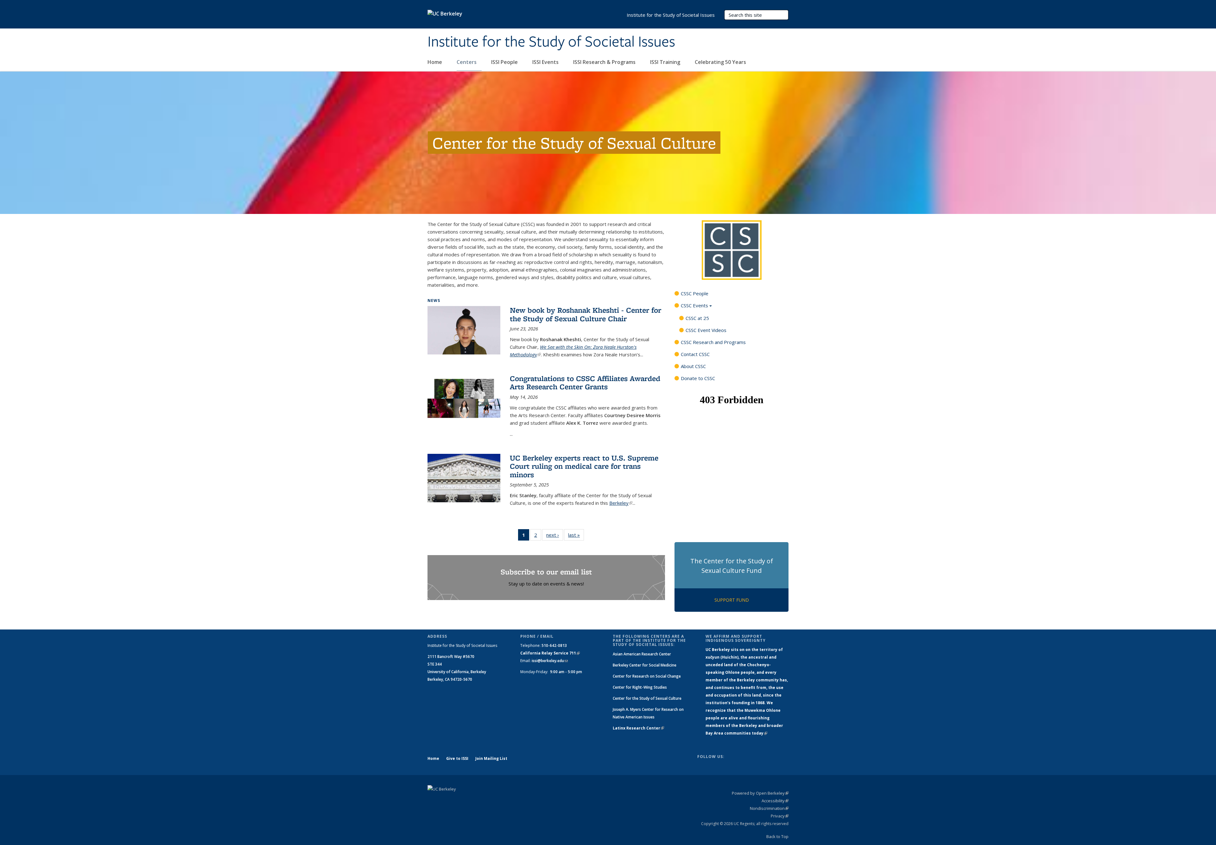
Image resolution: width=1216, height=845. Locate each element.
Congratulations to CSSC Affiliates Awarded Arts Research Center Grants (585, 382)
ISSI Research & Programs (605, 62)
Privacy (779, 816)
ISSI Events (546, 62)
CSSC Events (694, 305)
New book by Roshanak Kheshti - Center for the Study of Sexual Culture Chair (585, 314)
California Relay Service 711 (550, 653)
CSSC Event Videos (706, 330)
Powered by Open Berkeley (760, 793)
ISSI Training (665, 62)
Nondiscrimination (769, 808)
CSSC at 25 (697, 318)
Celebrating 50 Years (721, 62)
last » (576, 535)
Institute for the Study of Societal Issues (551, 42)
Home (435, 62)
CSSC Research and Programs (713, 342)
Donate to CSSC (698, 378)
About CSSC (693, 366)
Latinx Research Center (638, 728)
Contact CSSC (695, 354)
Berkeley (620, 503)
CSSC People (694, 293)
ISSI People (505, 62)
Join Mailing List (491, 758)
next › (554, 535)
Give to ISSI (457, 758)
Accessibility (775, 801)
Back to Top (777, 836)
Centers (467, 62)
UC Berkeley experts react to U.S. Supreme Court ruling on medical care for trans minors (584, 466)
